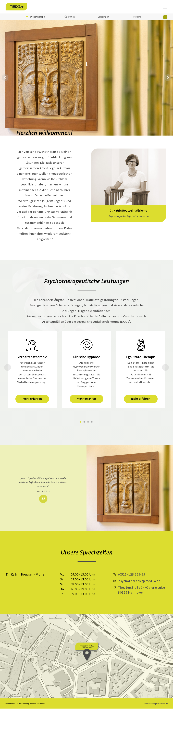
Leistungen (103, 16)
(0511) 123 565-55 (130, 574)
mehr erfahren (32, 399)
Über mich (70, 16)
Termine (137, 16)
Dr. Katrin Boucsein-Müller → (128, 211)
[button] (168, 78)
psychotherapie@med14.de (138, 581)
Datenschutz (162, 703)
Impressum (149, 703)
